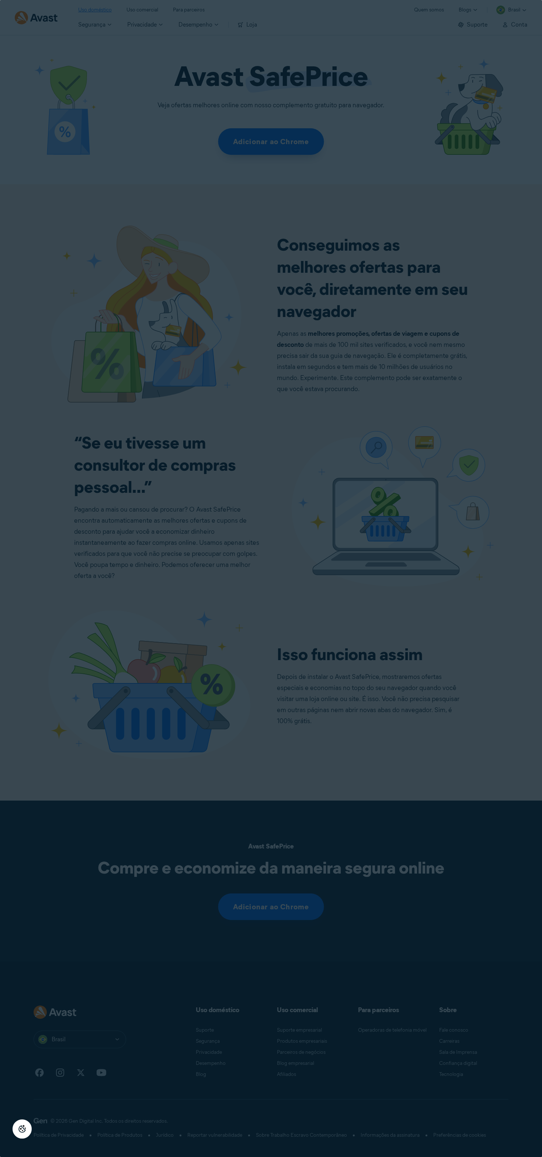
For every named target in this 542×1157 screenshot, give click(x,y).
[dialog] (271, 578)
